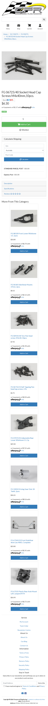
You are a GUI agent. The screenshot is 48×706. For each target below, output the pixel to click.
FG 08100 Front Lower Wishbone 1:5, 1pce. (23, 234)
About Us (24, 637)
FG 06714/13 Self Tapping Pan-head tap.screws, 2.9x (23, 388)
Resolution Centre (24, 630)
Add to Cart (25, 124)
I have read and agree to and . (25, 687)
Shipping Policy (24, 669)
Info (33, 107)
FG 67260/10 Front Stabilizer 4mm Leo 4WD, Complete (22, 541)
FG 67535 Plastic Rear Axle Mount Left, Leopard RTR (24, 592)
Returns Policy (24, 661)
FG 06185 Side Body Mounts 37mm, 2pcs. (21, 286)
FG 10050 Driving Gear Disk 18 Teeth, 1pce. (23, 490)
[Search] (44, 19)
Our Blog (24, 641)
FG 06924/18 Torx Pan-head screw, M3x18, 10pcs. (21, 337)
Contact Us (24, 646)
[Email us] (22, 693)
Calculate (24, 159)
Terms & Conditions (29, 686)
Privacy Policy (24, 657)
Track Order (24, 626)
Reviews (7, 194)
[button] (24, 129)
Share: (5, 100)
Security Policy (24, 665)
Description (8, 183)
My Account (24, 622)
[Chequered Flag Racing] (24, 8)
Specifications (9, 189)
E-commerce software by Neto (36, 699)
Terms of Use (24, 653)
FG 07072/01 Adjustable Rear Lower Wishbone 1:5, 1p (22, 439)
